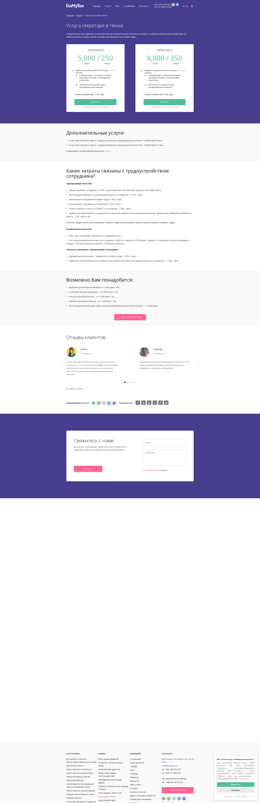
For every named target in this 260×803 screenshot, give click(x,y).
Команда (134, 773)
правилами (152, 470)
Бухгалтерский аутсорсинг (78, 776)
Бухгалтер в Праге (74, 765)
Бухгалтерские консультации (79, 773)
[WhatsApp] (173, 5)
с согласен (156, 470)
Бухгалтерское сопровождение (80, 790)
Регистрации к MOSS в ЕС (110, 793)
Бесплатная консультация (130, 317)
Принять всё (236, 785)
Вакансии (134, 777)
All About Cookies (241, 796)
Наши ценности (137, 762)
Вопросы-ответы (138, 792)
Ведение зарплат (74, 798)
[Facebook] (114, 403)
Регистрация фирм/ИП (108, 759)
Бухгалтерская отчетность (78, 769)
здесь (108, 151)
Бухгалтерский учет (75, 780)
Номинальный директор (109, 769)
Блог (117, 6)
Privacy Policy (229, 796)
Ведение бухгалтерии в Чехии (80, 794)
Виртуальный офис (107, 800)
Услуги (108, 6)
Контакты (143, 6)
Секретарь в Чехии (107, 796)
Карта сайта (135, 784)
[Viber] (104, 403)
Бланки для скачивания (140, 799)
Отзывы (133, 788)
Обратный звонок (177, 790)
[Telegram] (177, 5)
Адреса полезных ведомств (142, 795)
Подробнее (244, 779)
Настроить (235, 790)
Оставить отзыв (74, 388)
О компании (129, 6)
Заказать (95, 102)
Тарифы (96, 6)
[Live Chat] (93, 403)
